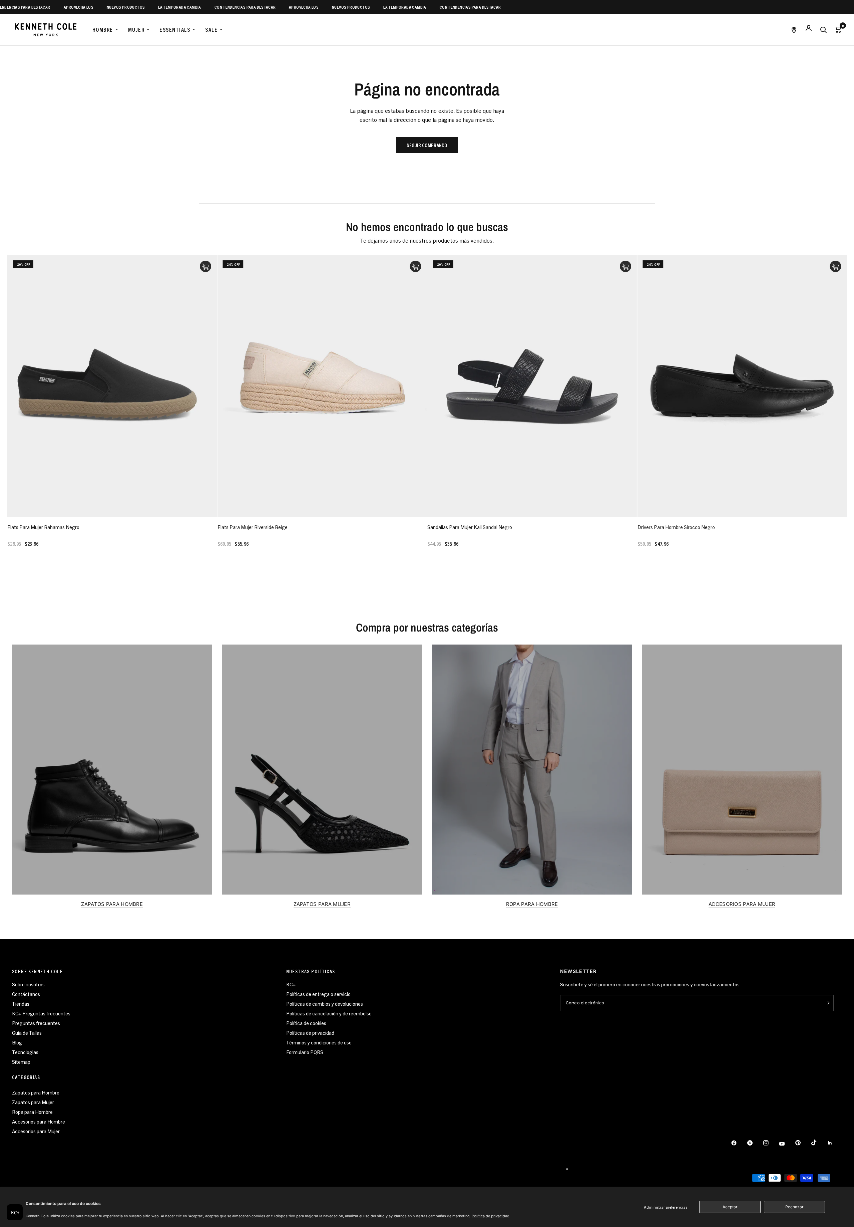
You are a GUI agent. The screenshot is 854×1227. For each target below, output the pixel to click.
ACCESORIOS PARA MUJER (742, 904)
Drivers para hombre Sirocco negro (676, 527)
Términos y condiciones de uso (319, 1042)
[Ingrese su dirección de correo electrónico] (827, 1003)
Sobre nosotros (28, 984)
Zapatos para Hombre (35, 1092)
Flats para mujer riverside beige (253, 527)
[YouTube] (786, 1143)
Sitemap (21, 1061)
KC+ (291, 984)
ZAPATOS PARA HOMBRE (112, 904)
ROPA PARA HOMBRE (532, 904)
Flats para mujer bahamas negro (43, 527)
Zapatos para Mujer (33, 1102)
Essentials (174, 29)
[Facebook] (738, 1143)
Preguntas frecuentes (36, 1023)
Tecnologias (25, 1052)
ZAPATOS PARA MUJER (322, 904)
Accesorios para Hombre (38, 1121)
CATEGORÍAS (26, 1077)
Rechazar (794, 1206)
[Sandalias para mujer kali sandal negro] (532, 386)
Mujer (136, 29)
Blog (17, 1042)
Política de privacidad (490, 1216)
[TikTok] (818, 1142)
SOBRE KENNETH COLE (37, 971)
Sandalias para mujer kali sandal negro (469, 527)
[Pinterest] (802, 1143)
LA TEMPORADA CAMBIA (145, 7)
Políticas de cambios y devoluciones (324, 1003)
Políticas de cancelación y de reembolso (329, 1013)
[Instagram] (770, 1143)
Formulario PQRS (304, 1052)
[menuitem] (105, 29)
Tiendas (20, 1003)
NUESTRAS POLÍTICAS (310, 971)
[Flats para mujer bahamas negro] (112, 386)
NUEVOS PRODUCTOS (91, 7)
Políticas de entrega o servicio (318, 994)
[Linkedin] (834, 1143)
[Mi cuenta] (808, 29)
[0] (836, 29)
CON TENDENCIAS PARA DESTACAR (210, 7)
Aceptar (730, 1206)
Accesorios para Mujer (36, 1131)
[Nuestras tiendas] (794, 29)
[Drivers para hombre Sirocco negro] (742, 386)
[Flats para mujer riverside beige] (322, 386)
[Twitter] (754, 1143)
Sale (211, 29)
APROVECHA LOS (44, 7)
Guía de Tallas (27, 1032)
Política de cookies (306, 1023)
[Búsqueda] (823, 29)
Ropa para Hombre (32, 1112)
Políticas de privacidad (310, 1032)
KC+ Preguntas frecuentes (41, 1013)
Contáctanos (26, 994)
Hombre (102, 29)
